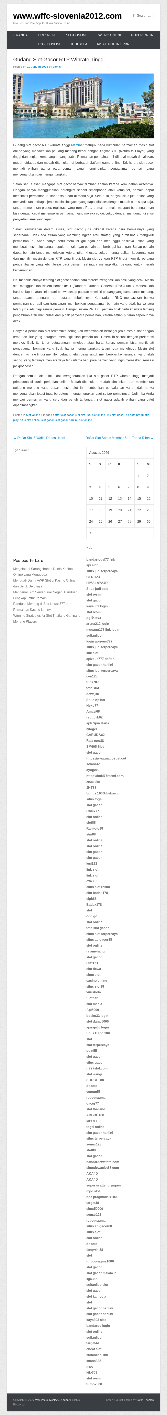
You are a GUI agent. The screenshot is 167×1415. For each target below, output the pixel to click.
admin (57, 66)
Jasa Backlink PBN (113, 44)
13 (120, 498)
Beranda (19, 35)
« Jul (89, 547)
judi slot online (96, 414)
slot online (85, 419)
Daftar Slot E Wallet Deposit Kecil (39, 438)
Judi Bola (78, 44)
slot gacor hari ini (66, 419)
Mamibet (77, 145)
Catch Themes (145, 1399)
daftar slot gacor (63, 414)
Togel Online (50, 44)
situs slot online (30, 419)
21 (129, 510)
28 (129, 521)
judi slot (80, 414)
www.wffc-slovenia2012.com (67, 15)
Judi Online (47, 35)
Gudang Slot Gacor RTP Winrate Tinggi (59, 59)
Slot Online (77, 35)
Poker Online (143, 35)
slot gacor (47, 419)
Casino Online (109, 35)
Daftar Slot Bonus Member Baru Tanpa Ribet (120, 438)
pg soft (130, 414)
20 (120, 510)
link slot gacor (115, 414)
